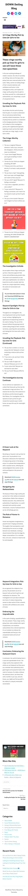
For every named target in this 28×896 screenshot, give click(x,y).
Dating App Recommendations (13, 828)
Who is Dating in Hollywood (12, 844)
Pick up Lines (17, 32)
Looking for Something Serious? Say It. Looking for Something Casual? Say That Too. (14, 863)
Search (21, 808)
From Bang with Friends (11, 830)
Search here (6, 805)
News (6, 832)
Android (15, 480)
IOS (10, 480)
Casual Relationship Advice (12, 823)
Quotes (7, 839)
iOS (8, 298)
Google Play (14, 298)
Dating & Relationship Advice (13, 825)
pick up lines (6, 782)
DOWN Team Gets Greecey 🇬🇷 (11, 868)
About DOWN (8, 821)
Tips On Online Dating (11, 841)
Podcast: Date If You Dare (12, 837)
